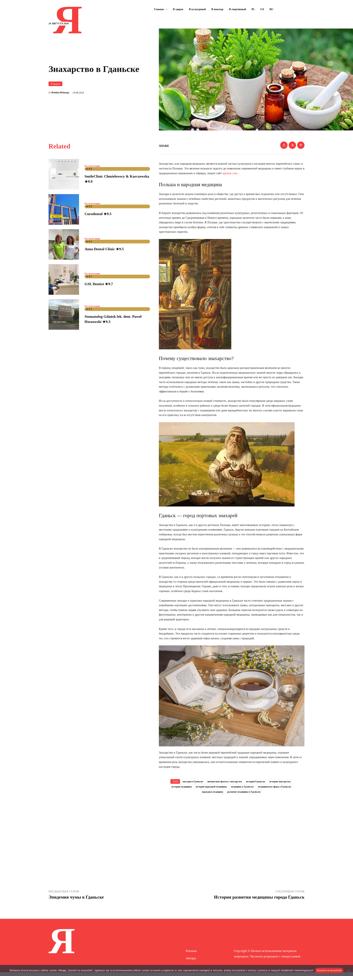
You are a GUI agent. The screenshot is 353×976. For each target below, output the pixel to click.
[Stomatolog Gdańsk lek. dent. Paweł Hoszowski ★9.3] (64, 314)
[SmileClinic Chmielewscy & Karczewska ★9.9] (64, 174)
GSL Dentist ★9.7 (99, 284)
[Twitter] (292, 145)
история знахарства (280, 781)
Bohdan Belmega (60, 92)
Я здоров (55, 83)
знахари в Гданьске (192, 781)
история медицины (182, 786)
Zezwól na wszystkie (329, 970)
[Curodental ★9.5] (64, 209)
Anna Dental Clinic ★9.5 (104, 249)
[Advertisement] (231, 827)
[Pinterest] (300, 145)
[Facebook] (284, 145)
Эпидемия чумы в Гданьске (76, 897)
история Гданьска (255, 781)
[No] (348, 970)
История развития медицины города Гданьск (259, 897)
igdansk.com (229, 173)
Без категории (92, 166)
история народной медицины (211, 786)
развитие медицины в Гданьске (244, 791)
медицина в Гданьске (242, 786)
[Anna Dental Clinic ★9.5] (64, 244)
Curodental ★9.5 (98, 214)
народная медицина (212, 791)
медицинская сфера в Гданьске (274, 786)
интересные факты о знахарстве (224, 781)
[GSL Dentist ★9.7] (64, 279)
